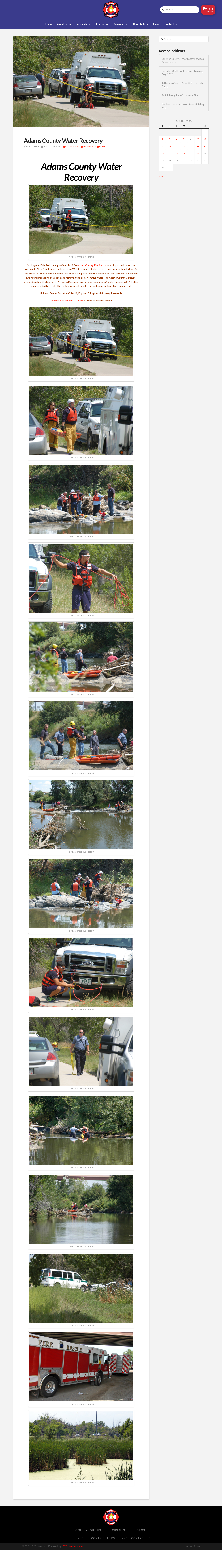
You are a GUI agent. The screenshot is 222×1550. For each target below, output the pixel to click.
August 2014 (89, 146)
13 (191, 146)
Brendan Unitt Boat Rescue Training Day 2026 (182, 72)
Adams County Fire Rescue (91, 265)
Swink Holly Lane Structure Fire (180, 95)
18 (176, 153)
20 (191, 153)
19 (183, 153)
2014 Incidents (72, 146)
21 (198, 153)
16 (162, 153)
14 (198, 146)
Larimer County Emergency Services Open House (183, 60)
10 (169, 146)
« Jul (161, 175)
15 (205, 146)
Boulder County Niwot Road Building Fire (183, 106)
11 (176, 146)
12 (183, 146)
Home (102, 146)
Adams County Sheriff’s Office (67, 300)
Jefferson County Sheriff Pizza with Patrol (182, 84)
